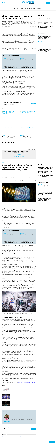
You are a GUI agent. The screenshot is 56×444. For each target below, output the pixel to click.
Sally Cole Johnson (5, 177)
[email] (22, 180)
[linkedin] (17, 180)
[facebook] (15, 180)
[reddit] (20, 180)
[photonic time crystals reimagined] (6, 389)
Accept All (51, 442)
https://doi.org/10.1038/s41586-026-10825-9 (26, 382)
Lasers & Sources (5, 13)
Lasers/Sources (17, 8)
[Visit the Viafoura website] (33, 149)
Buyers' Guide (39, 8)
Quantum (26, 8)
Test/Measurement (32, 8)
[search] (4, 2)
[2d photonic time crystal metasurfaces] (6, 403)
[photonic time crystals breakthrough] (6, 396)
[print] (35, 180)
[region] (19, 147)
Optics (22, 8)
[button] (2, 2)
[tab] (4, 145)
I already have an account (19, 156)
